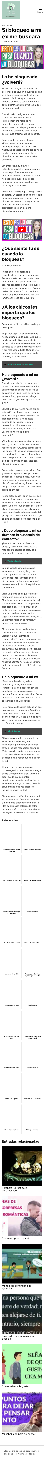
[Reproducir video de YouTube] (22, 230)
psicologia (7, 25)
